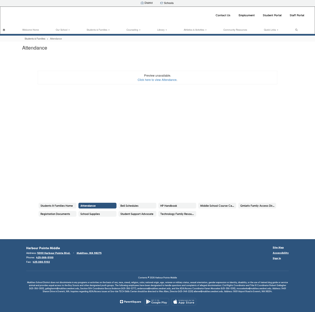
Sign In (277, 258)
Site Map (278, 247)
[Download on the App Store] (183, 301)
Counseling (132, 29)
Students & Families (97, 29)
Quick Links (270, 29)
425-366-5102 (41, 261)
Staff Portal (297, 15)
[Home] (4, 30)
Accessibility (281, 252)
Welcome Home (30, 29)
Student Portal (272, 15)
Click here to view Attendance (157, 79)
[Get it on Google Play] (156, 301)
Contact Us (223, 15)
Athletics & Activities (194, 29)
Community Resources (235, 29)
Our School (62, 29)
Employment (247, 15)
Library (161, 29)
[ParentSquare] (130, 301)
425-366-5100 (44, 257)
